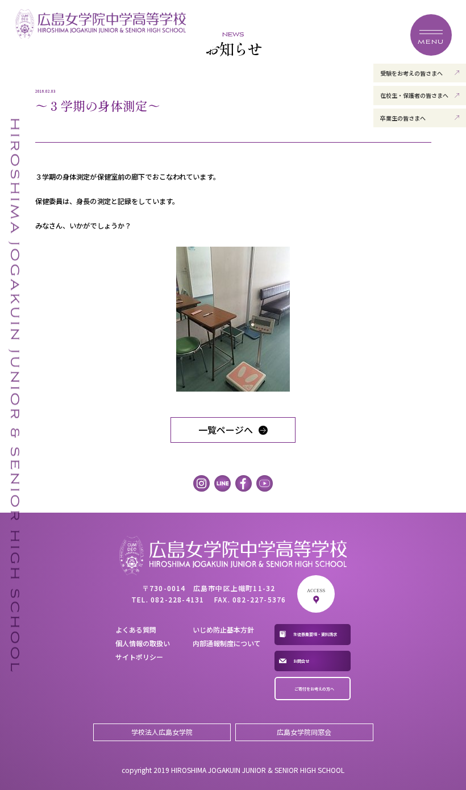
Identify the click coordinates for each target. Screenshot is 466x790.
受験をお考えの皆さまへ (411, 73)
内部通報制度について (227, 643)
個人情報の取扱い (142, 643)
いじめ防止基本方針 (223, 629)
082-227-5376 (259, 599)
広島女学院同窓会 (304, 732)
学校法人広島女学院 (162, 732)
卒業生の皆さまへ (403, 118)
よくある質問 (135, 629)
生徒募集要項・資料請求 (315, 634)
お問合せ (301, 661)
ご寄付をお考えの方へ (314, 689)
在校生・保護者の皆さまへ (414, 95)
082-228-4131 (177, 599)
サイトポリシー (139, 657)
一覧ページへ (225, 429)
